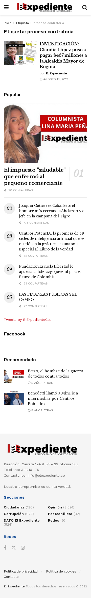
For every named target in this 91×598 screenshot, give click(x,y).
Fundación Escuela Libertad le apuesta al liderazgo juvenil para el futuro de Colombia (50, 271)
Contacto (11, 577)
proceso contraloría (48, 23)
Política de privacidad (21, 571)
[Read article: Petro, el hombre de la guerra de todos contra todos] (14, 375)
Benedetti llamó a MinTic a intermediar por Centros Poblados (53, 398)
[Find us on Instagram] (23, 548)
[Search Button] (84, 7)
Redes (53, 520)
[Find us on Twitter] (13, 548)
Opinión (55, 507)
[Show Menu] (6, 7)
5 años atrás (41, 383)
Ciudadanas (14, 507)
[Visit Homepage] (45, 8)
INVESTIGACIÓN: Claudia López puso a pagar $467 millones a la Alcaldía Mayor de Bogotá (63, 55)
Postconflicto (60, 514)
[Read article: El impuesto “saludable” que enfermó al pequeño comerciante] (45, 133)
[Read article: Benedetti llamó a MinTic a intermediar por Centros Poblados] (14, 398)
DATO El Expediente (22, 520)
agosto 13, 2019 (55, 79)
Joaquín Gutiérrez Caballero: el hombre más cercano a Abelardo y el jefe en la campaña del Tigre (52, 210)
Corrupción (16, 45)
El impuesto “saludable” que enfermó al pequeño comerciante (35, 176)
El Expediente (56, 73)
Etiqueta (22, 23)
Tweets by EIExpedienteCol (27, 320)
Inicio (8, 23)
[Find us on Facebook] (5, 548)
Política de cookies (61, 571)
